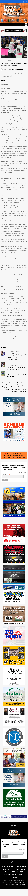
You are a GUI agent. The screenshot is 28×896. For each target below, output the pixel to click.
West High (6, 869)
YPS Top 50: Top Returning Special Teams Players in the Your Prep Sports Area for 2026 (17, 367)
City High (23, 866)
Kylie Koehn (11, 74)
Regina (23, 869)
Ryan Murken (7, 69)
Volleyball (19, 74)
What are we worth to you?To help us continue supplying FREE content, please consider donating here (14, 455)
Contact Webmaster (20, 884)
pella (15, 74)
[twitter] (23, 1)
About (21, 872)
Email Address (6, 474)
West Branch (14, 872)
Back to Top (14, 825)
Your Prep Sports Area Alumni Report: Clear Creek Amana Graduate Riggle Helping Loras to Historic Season (13, 385)
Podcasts (14, 877)
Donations (7, 874)
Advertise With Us (18, 874)
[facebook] (26, 1)
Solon (6, 872)
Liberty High (15, 869)
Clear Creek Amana (6, 60)
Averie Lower (4, 72)
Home (3, 866)
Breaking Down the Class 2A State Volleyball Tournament (16, 391)
